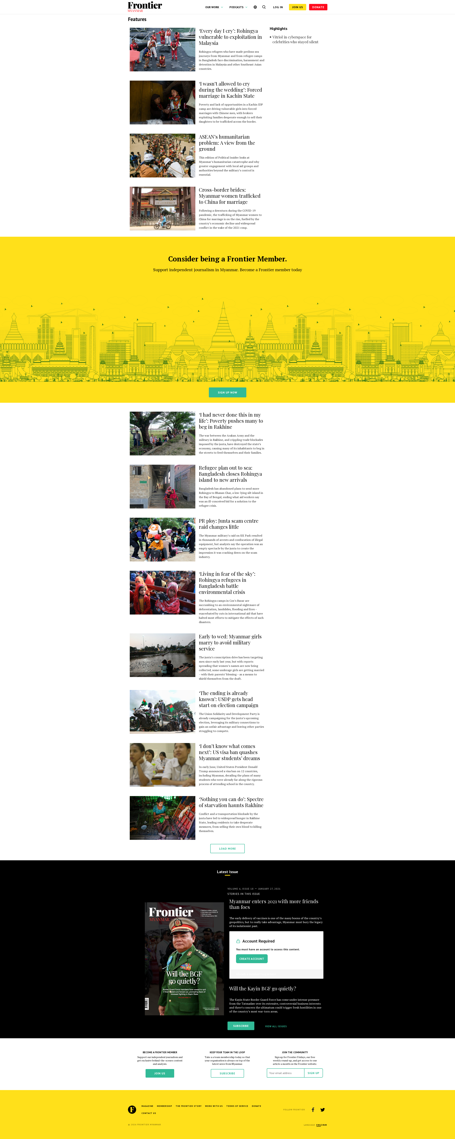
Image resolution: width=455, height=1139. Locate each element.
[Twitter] (322, 1109)
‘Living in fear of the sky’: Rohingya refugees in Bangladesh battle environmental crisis (227, 582)
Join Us (297, 7)
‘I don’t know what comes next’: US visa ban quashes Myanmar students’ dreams (229, 752)
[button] (318, 1125)
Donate (318, 7)
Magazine (147, 1106)
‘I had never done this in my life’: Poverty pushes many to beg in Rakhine (231, 420)
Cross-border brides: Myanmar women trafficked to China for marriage (230, 195)
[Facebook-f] (313, 1109)
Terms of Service (237, 1106)
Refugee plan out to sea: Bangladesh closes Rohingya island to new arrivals (230, 473)
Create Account (251, 958)
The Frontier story (189, 1106)
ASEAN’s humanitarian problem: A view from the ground (227, 142)
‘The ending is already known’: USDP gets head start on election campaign (228, 699)
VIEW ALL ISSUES (276, 1026)
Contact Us (148, 1113)
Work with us (214, 1106)
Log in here (268, 974)
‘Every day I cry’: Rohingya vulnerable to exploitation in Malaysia (230, 36)
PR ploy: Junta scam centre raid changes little (228, 523)
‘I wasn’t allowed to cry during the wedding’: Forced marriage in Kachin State (230, 89)
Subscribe (227, 1073)
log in (278, 7)
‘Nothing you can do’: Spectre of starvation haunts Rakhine (231, 802)
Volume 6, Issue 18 (241, 888)
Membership (164, 1106)
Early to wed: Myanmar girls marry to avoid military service (230, 642)
